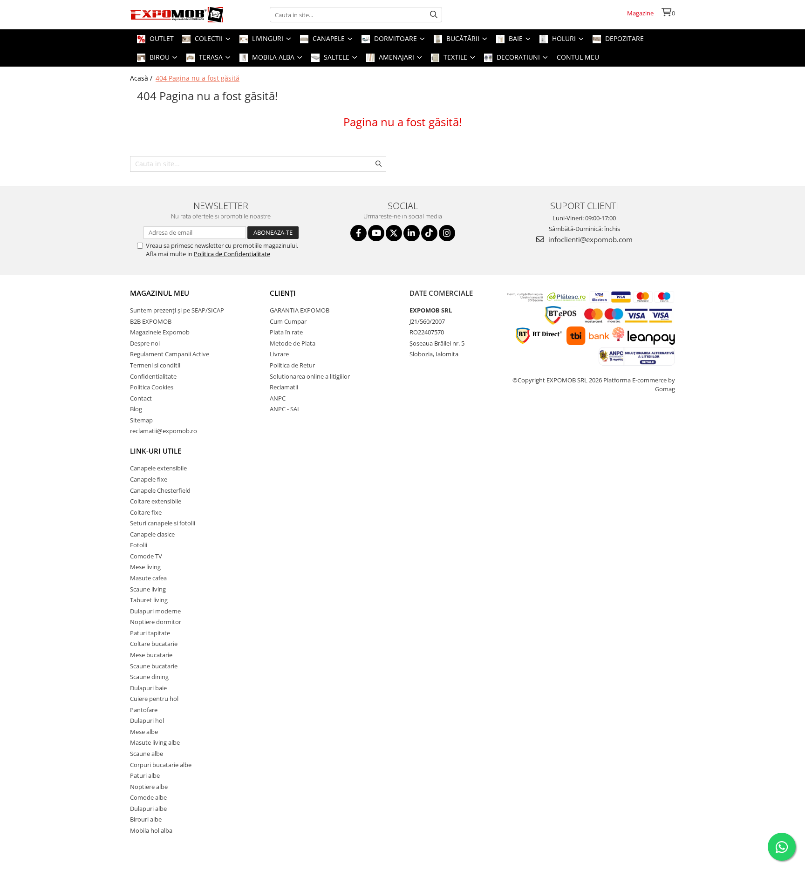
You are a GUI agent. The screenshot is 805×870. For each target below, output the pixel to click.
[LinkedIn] (411, 233)
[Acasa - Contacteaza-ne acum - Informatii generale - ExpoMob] (176, 14)
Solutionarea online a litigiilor (310, 376)
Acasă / (142, 78)
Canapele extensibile (158, 468)
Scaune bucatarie (153, 666)
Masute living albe (155, 742)
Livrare (279, 354)
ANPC (278, 398)
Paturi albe (145, 775)
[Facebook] (358, 233)
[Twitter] (394, 233)
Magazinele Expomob (160, 332)
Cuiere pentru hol (154, 698)
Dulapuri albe (148, 808)
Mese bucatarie (151, 655)
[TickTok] (429, 233)
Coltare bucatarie (153, 643)
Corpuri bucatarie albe (160, 765)
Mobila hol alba (151, 830)
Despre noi (145, 343)
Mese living (145, 567)
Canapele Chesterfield (160, 490)
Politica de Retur (292, 365)
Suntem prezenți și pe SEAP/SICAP (177, 310)
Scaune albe (146, 753)
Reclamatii (284, 387)
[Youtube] (376, 233)
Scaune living (148, 589)
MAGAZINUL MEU (159, 293)
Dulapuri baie (148, 688)
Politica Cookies (151, 387)
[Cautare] (433, 14)
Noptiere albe (149, 786)
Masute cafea (148, 578)
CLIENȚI (283, 293)
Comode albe (148, 797)
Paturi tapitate (150, 633)
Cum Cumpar (288, 321)
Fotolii (138, 545)
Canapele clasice (152, 534)
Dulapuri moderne (155, 611)
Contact (141, 398)
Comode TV (146, 556)
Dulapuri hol (147, 720)
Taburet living (149, 600)
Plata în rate (286, 332)
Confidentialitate (153, 376)
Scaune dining (149, 677)
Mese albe (144, 731)
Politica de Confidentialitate (232, 254)
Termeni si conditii (155, 365)
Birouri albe (146, 819)
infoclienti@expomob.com (589, 239)
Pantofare (143, 710)
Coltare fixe (146, 512)
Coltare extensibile (155, 501)
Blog (136, 409)
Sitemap (141, 420)
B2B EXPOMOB (150, 321)
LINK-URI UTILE (155, 450)
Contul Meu (578, 57)
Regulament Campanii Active (169, 354)
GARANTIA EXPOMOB (299, 310)
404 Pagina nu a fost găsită (197, 78)
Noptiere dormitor (155, 622)
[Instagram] (447, 233)
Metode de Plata (292, 343)
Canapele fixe (148, 479)
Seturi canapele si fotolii (162, 523)
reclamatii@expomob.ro (163, 431)
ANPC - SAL (285, 409)
